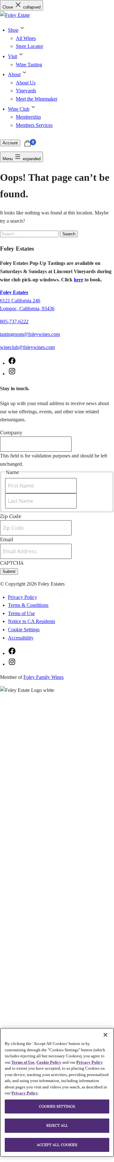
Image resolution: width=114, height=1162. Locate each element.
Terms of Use (21, 613)
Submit (9, 571)
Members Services (34, 125)
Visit (12, 56)
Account (10, 143)
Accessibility (21, 637)
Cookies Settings (57, 1106)
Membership (28, 117)
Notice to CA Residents (31, 621)
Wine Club (18, 109)
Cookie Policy (48, 1062)
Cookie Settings (24, 629)
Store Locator (29, 46)
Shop (13, 30)
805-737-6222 (14, 321)
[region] (57, 1092)
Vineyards (26, 90)
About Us (25, 82)
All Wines (26, 38)
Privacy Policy (22, 597)
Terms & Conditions (28, 605)
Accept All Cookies (57, 1144)
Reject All (57, 1125)
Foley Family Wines (43, 677)
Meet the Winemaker (36, 99)
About (14, 74)
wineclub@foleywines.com (27, 347)
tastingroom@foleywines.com (30, 334)
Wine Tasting (29, 64)
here (78, 279)
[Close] (105, 1035)
